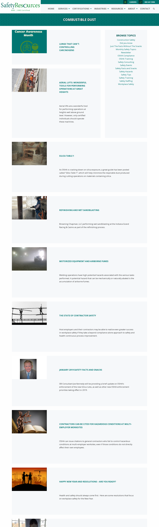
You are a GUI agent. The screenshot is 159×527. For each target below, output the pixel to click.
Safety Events (126, 65)
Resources (117, 8)
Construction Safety (126, 40)
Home (51, 8)
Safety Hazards (126, 71)
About (131, 8)
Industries (100, 8)
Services (63, 8)
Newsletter (126, 52)
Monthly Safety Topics (126, 49)
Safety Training (126, 77)
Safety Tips (126, 74)
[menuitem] (51, 8)
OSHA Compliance (126, 55)
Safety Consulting (126, 62)
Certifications (80, 8)
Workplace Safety (126, 84)
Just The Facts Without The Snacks (126, 46)
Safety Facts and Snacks (126, 68)
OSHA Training (126, 58)
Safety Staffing (126, 81)
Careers (133, 2)
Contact (145, 8)
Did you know (126, 43)
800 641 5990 (150, 2)
